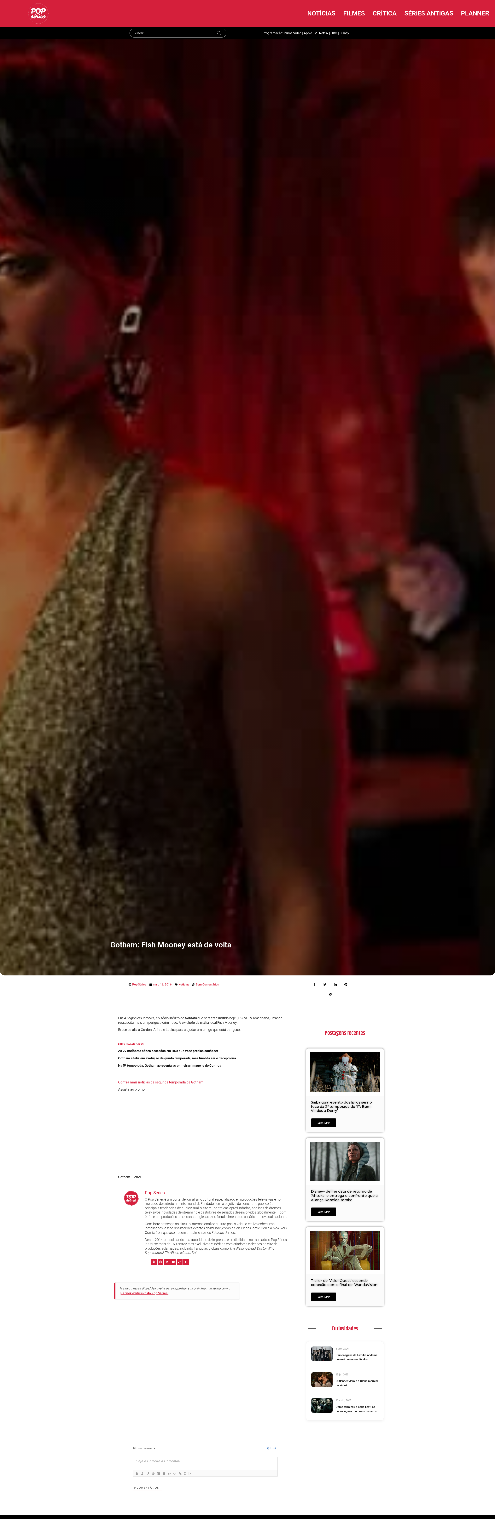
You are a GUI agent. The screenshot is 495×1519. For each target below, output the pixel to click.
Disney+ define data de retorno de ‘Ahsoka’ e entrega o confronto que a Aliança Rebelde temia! (344, 1195)
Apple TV (310, 33)
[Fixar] (153, 1473)
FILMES (354, 13)
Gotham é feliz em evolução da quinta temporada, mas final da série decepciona (177, 1058)
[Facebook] (186, 1262)
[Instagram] (160, 1262)
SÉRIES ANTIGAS (428, 13)
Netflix (323, 33)
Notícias (183, 984)
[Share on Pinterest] (346, 984)
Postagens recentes (345, 1033)
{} (185, 1473)
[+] (191, 1473)
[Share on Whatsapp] (330, 994)
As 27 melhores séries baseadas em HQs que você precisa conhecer (168, 1051)
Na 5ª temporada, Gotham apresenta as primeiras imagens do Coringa (169, 1065)
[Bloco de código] (175, 1473)
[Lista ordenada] (158, 1473)
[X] (154, 1262)
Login (273, 1448)
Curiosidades (345, 1328)
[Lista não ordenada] (164, 1473)
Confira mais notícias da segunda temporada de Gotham (160, 1082)
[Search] (219, 33)
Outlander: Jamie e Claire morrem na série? (357, 1383)
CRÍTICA (385, 13)
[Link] (180, 1473)
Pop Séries (155, 1192)
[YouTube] (173, 1262)
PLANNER (475, 13)
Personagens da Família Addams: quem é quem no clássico (357, 1357)
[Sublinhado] (147, 1473)
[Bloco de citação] (169, 1473)
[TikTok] (180, 1262)
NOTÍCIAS (321, 13)
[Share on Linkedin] (335, 984)
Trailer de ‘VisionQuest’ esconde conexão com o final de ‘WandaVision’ (344, 1283)
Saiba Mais (323, 1123)
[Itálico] (142, 1473)
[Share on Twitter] (325, 984)
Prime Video (292, 33)
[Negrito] (137, 1473)
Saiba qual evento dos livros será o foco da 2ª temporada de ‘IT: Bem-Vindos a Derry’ (341, 1106)
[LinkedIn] (167, 1262)
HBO (334, 33)
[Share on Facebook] (314, 984)
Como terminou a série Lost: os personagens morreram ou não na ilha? (357, 1409)
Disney (344, 33)
